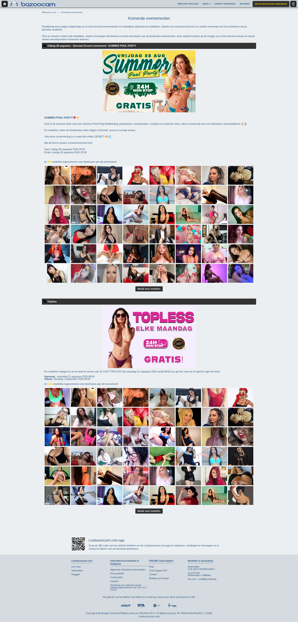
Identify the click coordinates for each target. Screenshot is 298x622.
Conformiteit (116, 577)
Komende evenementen (71, 12)
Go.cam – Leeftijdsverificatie (202, 579)
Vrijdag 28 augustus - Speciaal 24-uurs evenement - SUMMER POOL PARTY (91, 45)
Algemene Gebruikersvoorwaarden (128, 569)
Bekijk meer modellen (149, 289)
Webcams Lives (49, 12)
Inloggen (75, 574)
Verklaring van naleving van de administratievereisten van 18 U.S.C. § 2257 (128, 587)
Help (151, 566)
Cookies (114, 581)
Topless (52, 301)
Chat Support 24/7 (158, 570)
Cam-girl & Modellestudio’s (201, 569)
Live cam (76, 566)
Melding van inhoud (159, 578)
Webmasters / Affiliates (199, 575)
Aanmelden (77, 570)
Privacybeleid (117, 573)
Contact (153, 574)
